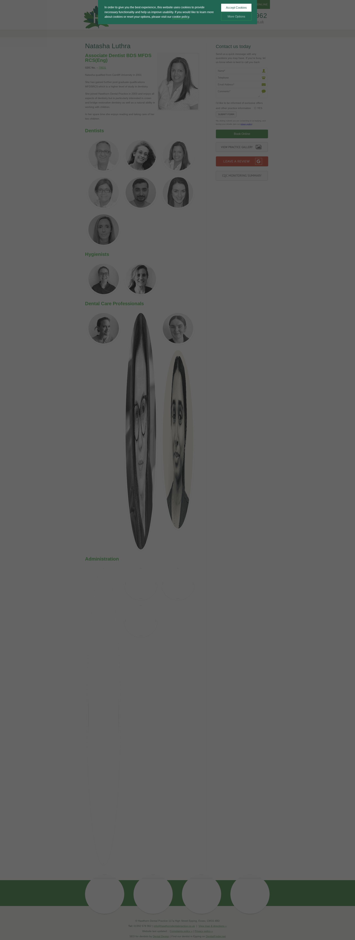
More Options (236, 16)
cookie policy (180, 16)
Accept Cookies (236, 7)
